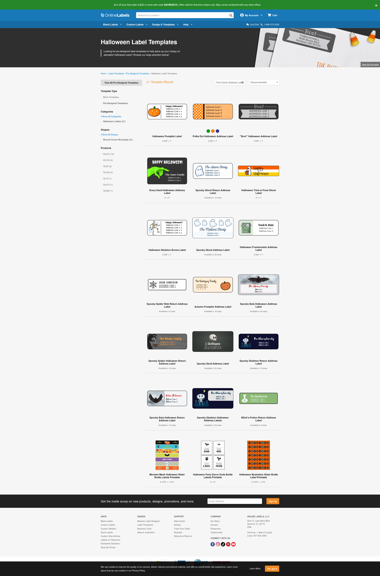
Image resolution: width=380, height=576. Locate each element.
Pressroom (215, 528)
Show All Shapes (110, 134)
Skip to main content (10, 2)
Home (103, 73)
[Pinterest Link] (228, 543)
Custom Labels (135, 24)
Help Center (179, 521)
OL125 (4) (108, 160)
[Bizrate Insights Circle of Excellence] (206, 559)
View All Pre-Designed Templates (121, 82)
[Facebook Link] (212, 543)
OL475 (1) (108, 184)
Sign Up (273, 501)
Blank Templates (111, 97)
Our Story (215, 521)
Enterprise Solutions (110, 543)
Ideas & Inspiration (146, 532)
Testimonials (216, 532)
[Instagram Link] (218, 543)
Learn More (255, 568)
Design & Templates (163, 24)
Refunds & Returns (183, 536)
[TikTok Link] (223, 543)
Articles (177, 524)
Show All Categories (111, 116)
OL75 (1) (107, 178)
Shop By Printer (108, 547)
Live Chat (254, 24)
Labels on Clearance (110, 539)
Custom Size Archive (110, 536)
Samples (178, 532)
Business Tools (144, 528)
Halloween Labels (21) (114, 121)
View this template (370, 64)
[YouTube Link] (233, 543)
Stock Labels (107, 532)
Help (186, 24)
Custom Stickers (108, 528)
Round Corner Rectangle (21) (118, 139)
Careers (214, 524)
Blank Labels (110, 24)
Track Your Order (182, 528)
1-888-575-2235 (271, 24)
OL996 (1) (108, 190)
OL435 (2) (108, 172)
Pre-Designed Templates (137, 73)
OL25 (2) (107, 166)
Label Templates (116, 73)
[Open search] (231, 15)
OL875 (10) (108, 153)
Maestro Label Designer (148, 521)
